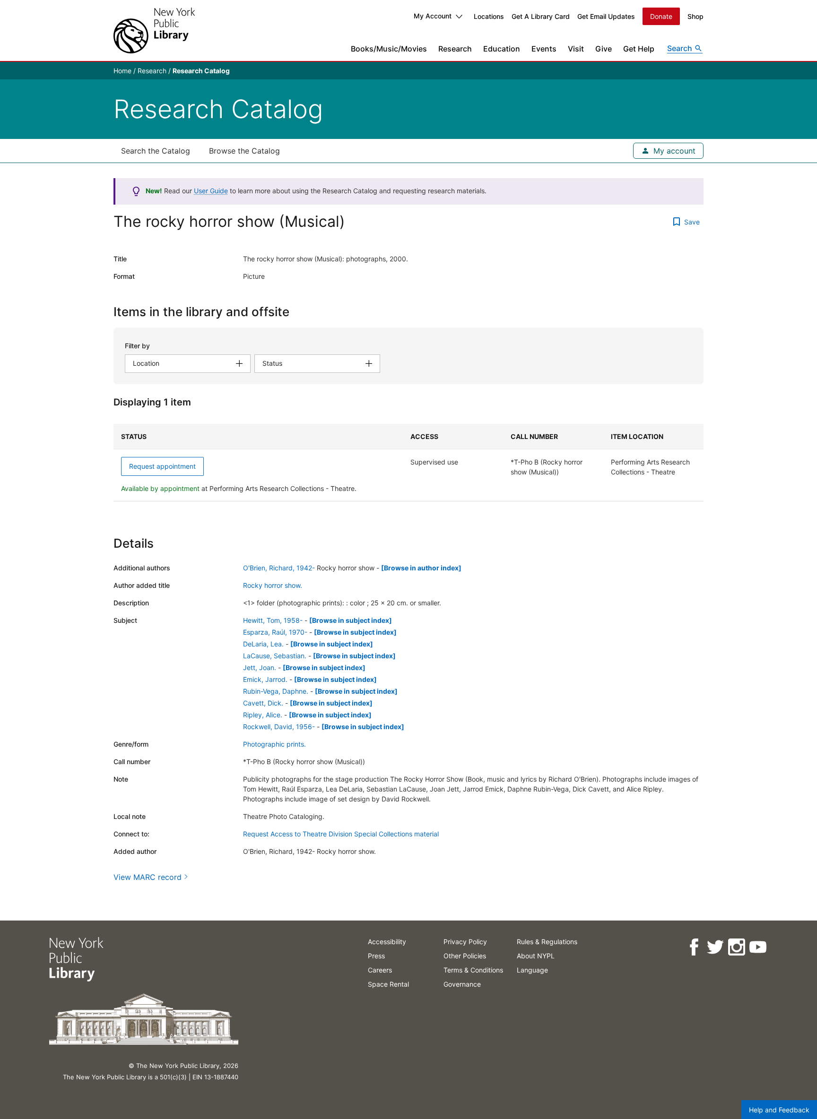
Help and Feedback (779, 1110)
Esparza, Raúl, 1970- (275, 632)
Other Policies (464, 956)
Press (376, 956)
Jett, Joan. (259, 667)
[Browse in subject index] (350, 620)
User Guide (211, 191)
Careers (380, 970)
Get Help (638, 48)
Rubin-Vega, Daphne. (275, 691)
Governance (462, 984)
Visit (576, 48)
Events (543, 48)
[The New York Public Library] (154, 30)
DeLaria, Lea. (263, 644)
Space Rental (388, 984)
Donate (661, 16)
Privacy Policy (465, 942)
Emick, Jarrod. (265, 679)
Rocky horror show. (272, 585)
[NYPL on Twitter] (715, 947)
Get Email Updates (606, 16)
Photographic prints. (274, 744)
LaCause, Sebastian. (274, 656)
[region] (408, 462)
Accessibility (387, 942)
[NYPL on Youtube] (757, 947)
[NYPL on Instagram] (736, 947)
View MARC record (147, 877)
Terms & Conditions (473, 970)
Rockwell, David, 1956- (279, 727)
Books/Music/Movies (389, 48)
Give (603, 48)
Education (501, 48)
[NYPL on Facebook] (694, 947)
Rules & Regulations (547, 942)
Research (455, 48)
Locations (489, 16)
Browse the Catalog (244, 150)
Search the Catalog (155, 150)
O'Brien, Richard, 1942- (279, 568)
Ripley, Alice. (262, 715)
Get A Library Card (541, 16)
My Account (433, 16)
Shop (695, 16)
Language (532, 970)
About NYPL (536, 956)
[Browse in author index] (421, 568)
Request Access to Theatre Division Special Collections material (341, 834)
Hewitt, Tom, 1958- (273, 620)
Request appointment (162, 466)
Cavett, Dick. (263, 703)
